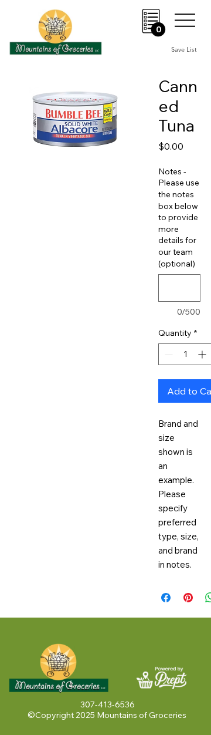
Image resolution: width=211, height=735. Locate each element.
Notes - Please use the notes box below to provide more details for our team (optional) (178, 217)
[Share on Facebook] (166, 598)
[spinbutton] (185, 354)
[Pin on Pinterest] (188, 598)
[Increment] (203, 354)
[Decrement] (167, 354)
